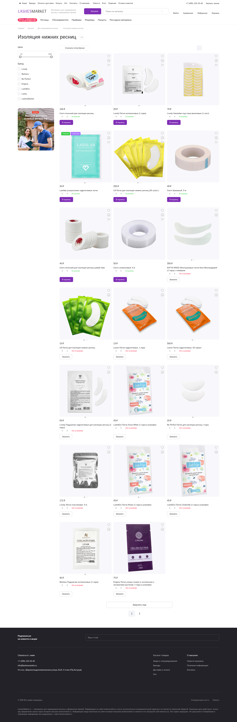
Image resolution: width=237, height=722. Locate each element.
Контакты (191, 670)
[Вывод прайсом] (216, 47)
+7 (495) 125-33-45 (194, 3)
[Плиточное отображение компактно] (205, 47)
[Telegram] (30, 684)
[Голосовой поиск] (159, 11)
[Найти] (165, 11)
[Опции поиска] (153, 11)
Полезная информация (197, 665)
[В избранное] (108, 56)
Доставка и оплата (161, 670)
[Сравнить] (108, 60)
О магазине (192, 655)
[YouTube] (36, 684)
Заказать (173, 279)
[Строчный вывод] (210, 47)
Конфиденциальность (200, 700)
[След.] (147, 614)
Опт (155, 674)
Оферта (216, 700)
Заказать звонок (212, 3)
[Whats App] (41, 684)
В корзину (66, 122)
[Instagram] (25, 684)
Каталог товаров (161, 655)
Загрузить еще (139, 605)
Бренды (156, 665)
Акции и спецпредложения (165, 661)
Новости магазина (195, 661)
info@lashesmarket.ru (27, 665)
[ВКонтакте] (19, 684)
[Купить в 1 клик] (108, 65)
